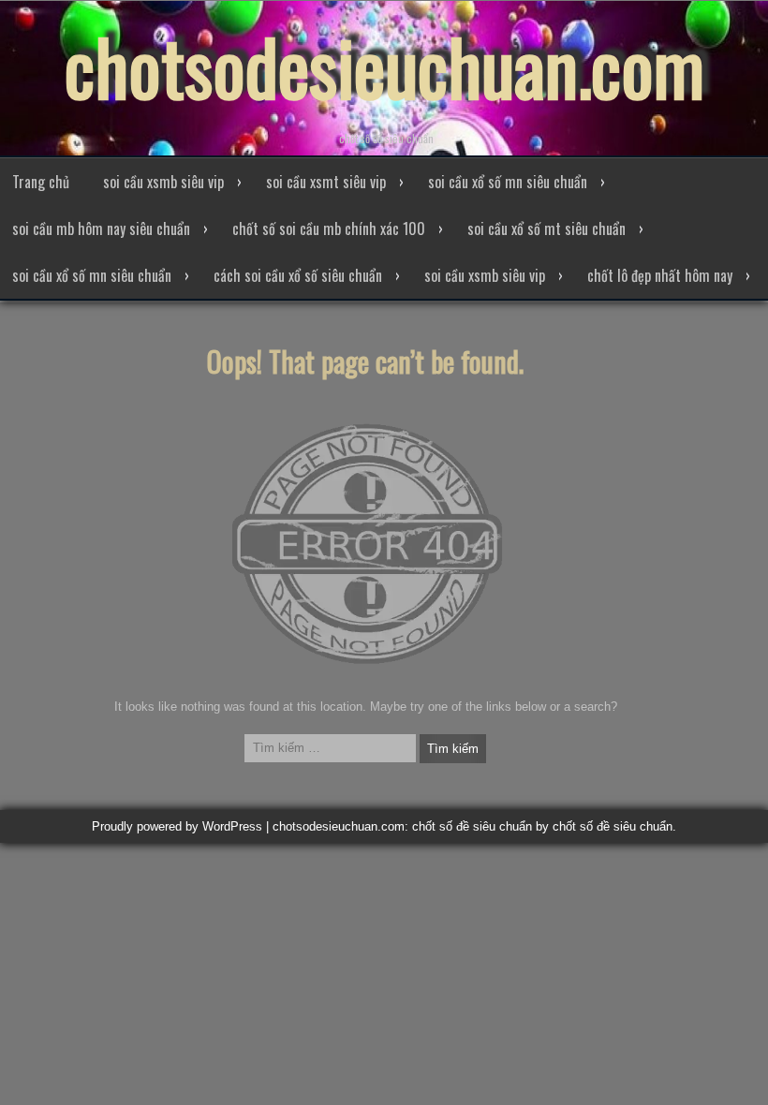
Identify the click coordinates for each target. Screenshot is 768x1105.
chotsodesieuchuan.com (384, 65)
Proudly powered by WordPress (177, 826)
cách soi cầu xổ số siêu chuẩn (298, 275)
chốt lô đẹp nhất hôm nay (659, 275)
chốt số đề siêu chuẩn (612, 826)
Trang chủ (40, 181)
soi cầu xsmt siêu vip (326, 181)
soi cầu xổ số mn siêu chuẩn (507, 181)
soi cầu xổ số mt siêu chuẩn (546, 228)
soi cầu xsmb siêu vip (163, 181)
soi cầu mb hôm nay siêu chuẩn (101, 228)
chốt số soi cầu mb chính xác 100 (328, 228)
